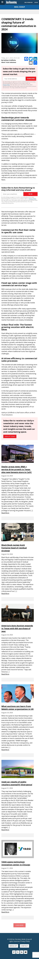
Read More (5, 513)
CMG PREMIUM (28, 2)
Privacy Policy (6, 84)
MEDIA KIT (13, 946)
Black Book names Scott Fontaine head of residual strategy (14, 548)
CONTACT (24, 946)
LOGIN (36, 2)
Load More (19, 925)
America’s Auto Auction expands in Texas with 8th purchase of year (17, 628)
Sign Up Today (10, 436)
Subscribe (31, 78)
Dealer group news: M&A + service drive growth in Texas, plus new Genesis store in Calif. (16, 469)
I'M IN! (30, 194)
